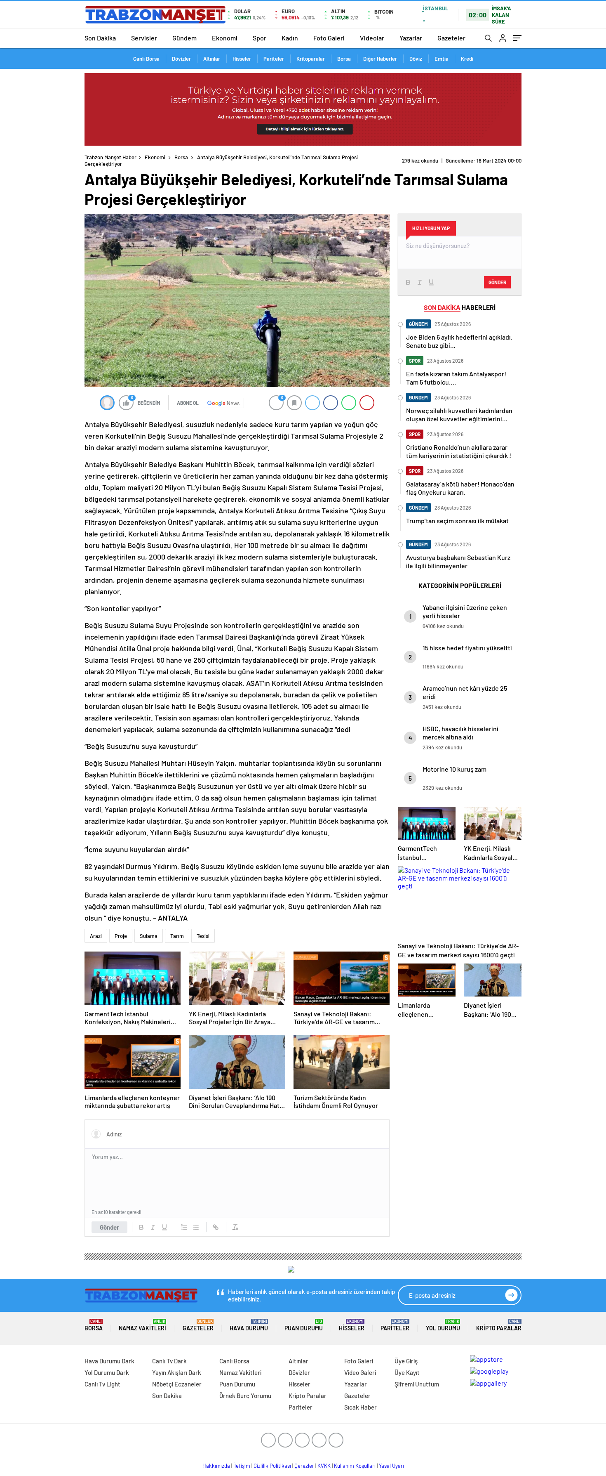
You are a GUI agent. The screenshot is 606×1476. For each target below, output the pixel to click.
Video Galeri (360, 1372)
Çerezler (304, 1465)
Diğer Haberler (380, 58)
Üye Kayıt (407, 1372)
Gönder (109, 1227)
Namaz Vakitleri (142, 1325)
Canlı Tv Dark (169, 1361)
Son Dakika (100, 38)
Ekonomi (224, 38)
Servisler (144, 38)
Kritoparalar (310, 58)
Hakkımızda (216, 1465)
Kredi (467, 58)
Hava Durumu (249, 1325)
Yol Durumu (443, 1325)
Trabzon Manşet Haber (110, 157)
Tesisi (203, 936)
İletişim (241, 1465)
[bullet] (196, 1227)
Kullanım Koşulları (355, 1465)
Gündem (184, 38)
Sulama (148, 936)
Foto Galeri (329, 38)
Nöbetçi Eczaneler (177, 1384)
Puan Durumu (303, 1325)
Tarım (177, 936)
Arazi (96, 936)
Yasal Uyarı (391, 1465)
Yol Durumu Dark (107, 1372)
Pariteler (273, 58)
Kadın (290, 38)
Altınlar (211, 58)
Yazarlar (410, 38)
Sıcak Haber (360, 1407)
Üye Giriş (406, 1361)
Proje (121, 936)
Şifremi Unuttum (417, 1384)
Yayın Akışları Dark (176, 1372)
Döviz (415, 58)
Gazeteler (451, 38)
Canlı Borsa (146, 58)
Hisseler (242, 58)
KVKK (324, 1465)
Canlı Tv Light (102, 1384)
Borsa (344, 58)
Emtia (442, 58)
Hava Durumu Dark (109, 1361)
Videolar (372, 38)
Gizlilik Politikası (272, 1465)
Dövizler (181, 58)
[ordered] (184, 1227)
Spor (259, 38)
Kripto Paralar (498, 1325)
